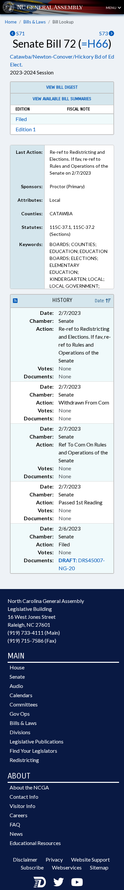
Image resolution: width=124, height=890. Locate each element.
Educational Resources (35, 843)
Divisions (20, 732)
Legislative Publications (36, 741)
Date (100, 301)
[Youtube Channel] (77, 881)
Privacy (54, 859)
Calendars (21, 695)
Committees (24, 704)
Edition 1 (26, 129)
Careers (18, 815)
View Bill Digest (62, 87)
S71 (20, 33)
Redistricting (24, 760)
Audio (16, 686)
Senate (17, 676)
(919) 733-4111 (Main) (34, 632)
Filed (21, 119)
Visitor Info (22, 806)
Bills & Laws (34, 21)
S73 (104, 33)
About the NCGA (29, 787)
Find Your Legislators (33, 750)
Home (11, 21)
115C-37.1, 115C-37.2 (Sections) (72, 230)
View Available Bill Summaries (62, 99)
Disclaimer (25, 859)
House (17, 667)
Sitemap (99, 867)
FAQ (15, 824)
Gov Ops (20, 713)
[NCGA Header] (50, 7)
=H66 (94, 43)
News (16, 833)
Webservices (67, 867)
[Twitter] (58, 881)
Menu (111, 8)
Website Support (90, 859)
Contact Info (24, 796)
